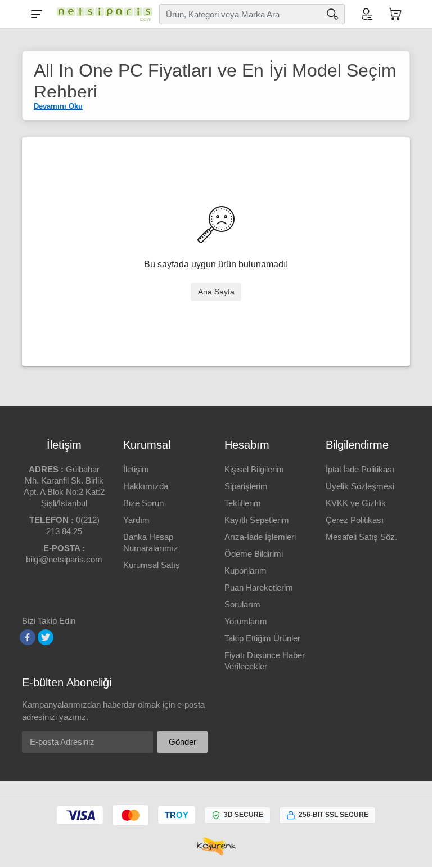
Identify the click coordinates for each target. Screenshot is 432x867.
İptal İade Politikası (360, 469)
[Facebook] (27, 637)
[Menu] (36, 14)
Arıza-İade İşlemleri (260, 537)
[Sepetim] (395, 14)
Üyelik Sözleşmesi (360, 486)
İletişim (136, 469)
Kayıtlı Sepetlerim (256, 520)
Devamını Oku (58, 106)
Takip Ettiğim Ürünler (262, 638)
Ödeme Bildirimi (253, 553)
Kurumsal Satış (151, 565)
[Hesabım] (366, 14)
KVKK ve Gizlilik (356, 503)
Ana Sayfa (216, 291)
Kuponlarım (245, 570)
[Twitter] (45, 637)
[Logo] (101, 14)
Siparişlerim (246, 486)
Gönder (182, 742)
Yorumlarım (245, 621)
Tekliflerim (242, 503)
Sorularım (242, 604)
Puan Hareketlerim (258, 587)
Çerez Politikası (355, 520)
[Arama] (332, 14)
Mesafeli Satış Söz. (361, 537)
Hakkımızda (145, 486)
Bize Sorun (143, 503)
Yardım (136, 520)
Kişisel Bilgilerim (254, 469)
